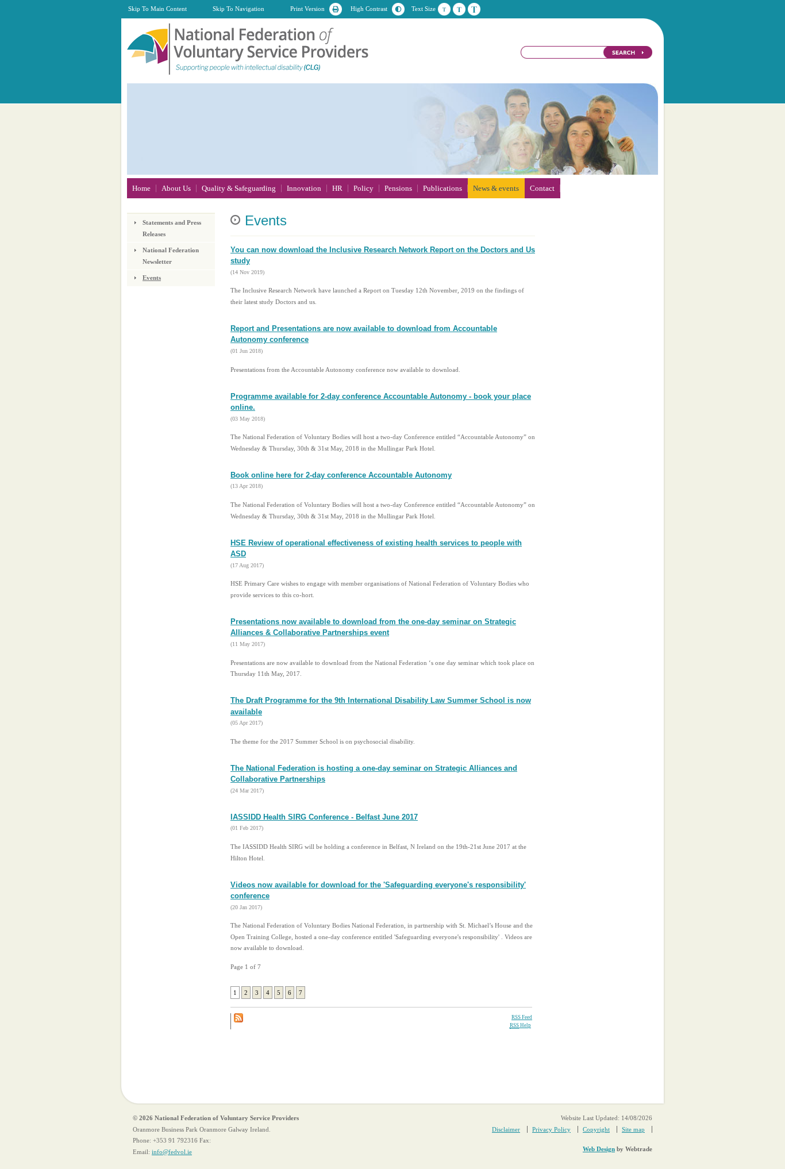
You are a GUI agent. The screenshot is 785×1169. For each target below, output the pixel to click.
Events (152, 277)
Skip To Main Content (157, 8)
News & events (496, 188)
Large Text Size (474, 9)
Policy (363, 188)
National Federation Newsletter (171, 256)
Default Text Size (444, 9)
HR (337, 188)
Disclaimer (506, 1129)
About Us (176, 188)
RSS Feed (521, 1017)
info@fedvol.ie (172, 1151)
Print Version (307, 8)
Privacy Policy (551, 1129)
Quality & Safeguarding (239, 188)
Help (520, 1025)
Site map (633, 1129)
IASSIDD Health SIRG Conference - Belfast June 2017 (324, 817)
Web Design (599, 1148)
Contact (542, 188)
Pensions (398, 188)
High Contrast (369, 8)
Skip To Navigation (238, 8)
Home (141, 188)
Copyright (596, 1129)
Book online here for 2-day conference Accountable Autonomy (341, 475)
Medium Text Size (459, 9)
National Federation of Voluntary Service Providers (249, 48)
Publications (442, 188)
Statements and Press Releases (172, 228)
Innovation (304, 188)
